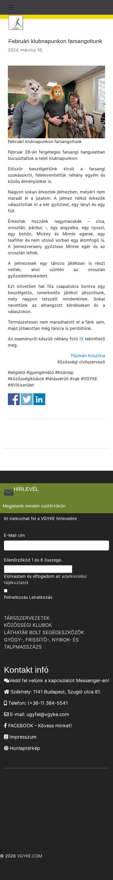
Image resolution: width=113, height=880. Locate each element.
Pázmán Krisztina (88, 355)
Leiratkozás (40, 597)
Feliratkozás (16, 597)
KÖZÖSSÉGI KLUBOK (28, 625)
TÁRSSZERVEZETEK (27, 618)
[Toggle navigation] (11, 7)
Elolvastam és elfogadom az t (45, 579)
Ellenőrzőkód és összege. (33, 560)
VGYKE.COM (29, 855)
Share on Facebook (14, 399)
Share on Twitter (27, 399)
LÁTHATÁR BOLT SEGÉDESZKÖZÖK (44, 632)
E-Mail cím (14, 535)
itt (81, 338)
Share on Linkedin (39, 399)
